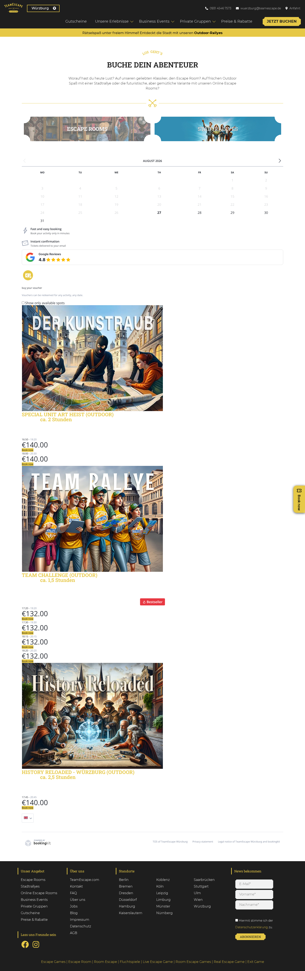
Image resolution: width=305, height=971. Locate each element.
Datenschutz (80, 926)
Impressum (79, 920)
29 (232, 212)
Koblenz (163, 880)
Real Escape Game (229, 962)
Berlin (124, 880)
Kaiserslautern (130, 913)
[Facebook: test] (25, 948)
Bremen (126, 886)
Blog (74, 913)
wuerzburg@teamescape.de (260, 8)
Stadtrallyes (30, 886)
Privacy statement (202, 841)
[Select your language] (28, 818)
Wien (198, 900)
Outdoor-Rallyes (208, 33)
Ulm (197, 893)
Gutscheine (76, 21)
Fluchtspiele (130, 962)
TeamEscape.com (84, 880)
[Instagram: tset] (36, 948)
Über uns (77, 900)
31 (42, 220)
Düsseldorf (128, 900)
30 (266, 212)
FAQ (73, 893)
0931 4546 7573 (220, 8)
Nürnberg (164, 913)
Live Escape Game (158, 962)
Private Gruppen (195, 21)
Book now (27, 450)
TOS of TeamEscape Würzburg (170, 841)
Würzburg (40, 8)
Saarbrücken (204, 880)
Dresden (126, 893)
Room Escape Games (193, 962)
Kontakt (76, 886)
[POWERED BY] (38, 845)
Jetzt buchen (282, 21)
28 (199, 212)
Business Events (154, 21)
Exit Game (255, 962)
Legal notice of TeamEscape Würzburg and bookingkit (249, 841)
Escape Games (53, 962)
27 (159, 212)
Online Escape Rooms (39, 893)
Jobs (74, 906)
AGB (73, 933)
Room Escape (105, 962)
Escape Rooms (87, 128)
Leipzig (162, 893)
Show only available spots (45, 303)
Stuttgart (201, 886)
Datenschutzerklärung (251, 927)
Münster (163, 906)
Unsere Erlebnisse (112, 21)
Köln (160, 886)
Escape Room (79, 962)
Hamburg (127, 906)
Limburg (163, 900)
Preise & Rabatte (236, 21)
